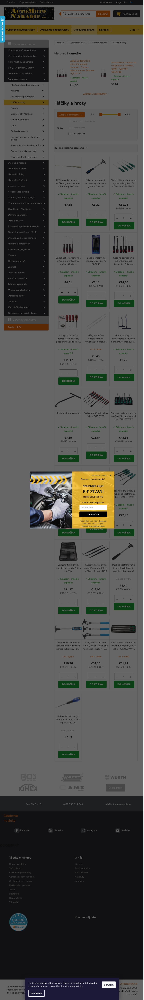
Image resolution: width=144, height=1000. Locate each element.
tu (81, 986)
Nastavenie (36, 993)
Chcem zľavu (93, 514)
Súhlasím (109, 984)
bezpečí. (102, 520)
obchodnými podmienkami (93, 525)
